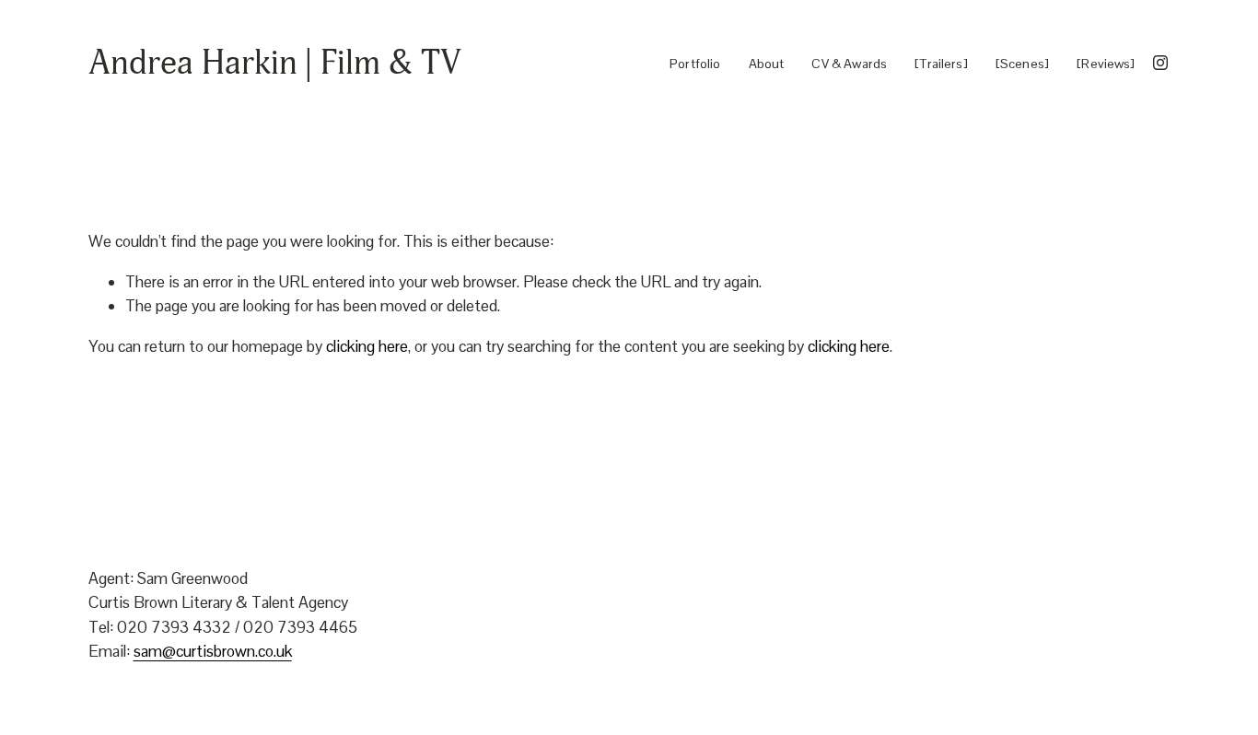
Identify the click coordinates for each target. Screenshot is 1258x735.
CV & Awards (849, 63)
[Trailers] (941, 63)
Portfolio (695, 63)
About (767, 63)
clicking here (367, 346)
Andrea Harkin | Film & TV (274, 62)
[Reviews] (1106, 63)
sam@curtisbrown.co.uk (213, 651)
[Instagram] (1160, 62)
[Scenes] (1022, 63)
